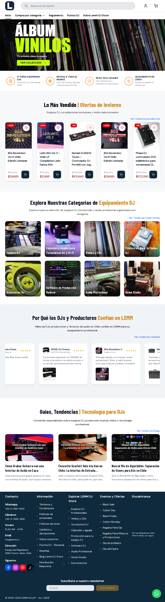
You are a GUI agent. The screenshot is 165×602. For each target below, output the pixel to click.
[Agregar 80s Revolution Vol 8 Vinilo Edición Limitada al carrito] (121, 175)
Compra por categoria (28, 15)
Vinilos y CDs (78, 518)
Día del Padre (110, 549)
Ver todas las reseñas (147, 337)
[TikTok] (30, 567)
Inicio (8, 15)
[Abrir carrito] (156, 6)
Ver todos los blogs (148, 430)
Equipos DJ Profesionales (79, 511)
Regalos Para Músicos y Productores (115, 535)
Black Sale (108, 504)
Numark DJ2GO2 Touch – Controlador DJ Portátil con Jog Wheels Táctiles (81, 159)
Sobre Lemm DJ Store (96, 15)
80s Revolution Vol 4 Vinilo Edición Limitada (17, 157)
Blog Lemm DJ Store (51, 556)
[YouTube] (23, 567)
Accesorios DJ (79, 524)
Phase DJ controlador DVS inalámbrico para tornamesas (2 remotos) (146, 159)
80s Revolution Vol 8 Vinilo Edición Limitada (113, 157)
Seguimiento (56, 15)
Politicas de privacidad (46, 516)
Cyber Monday (111, 522)
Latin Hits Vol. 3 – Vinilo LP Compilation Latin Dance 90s (50, 159)
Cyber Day (109, 510)
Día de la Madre (112, 543)
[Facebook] (8, 567)
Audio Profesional (81, 551)
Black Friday (110, 516)
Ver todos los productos (145, 118)
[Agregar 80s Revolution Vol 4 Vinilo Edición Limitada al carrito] (25, 175)
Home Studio (78, 557)
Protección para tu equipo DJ (82, 538)
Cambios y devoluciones (47, 531)
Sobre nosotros (48, 539)
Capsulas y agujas (81, 530)
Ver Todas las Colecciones (144, 218)
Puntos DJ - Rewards (51, 545)
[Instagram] (15, 567)
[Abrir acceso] (146, 6)
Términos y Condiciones (46, 506)
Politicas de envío (49, 523)
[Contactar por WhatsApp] (156, 593)
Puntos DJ (73, 15)
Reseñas (44, 550)
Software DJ (78, 545)
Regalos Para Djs (112, 527)
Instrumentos (79, 563)
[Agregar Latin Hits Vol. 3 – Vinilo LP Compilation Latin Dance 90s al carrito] (57, 175)
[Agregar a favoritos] (26, 127)
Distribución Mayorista (52, 564)
